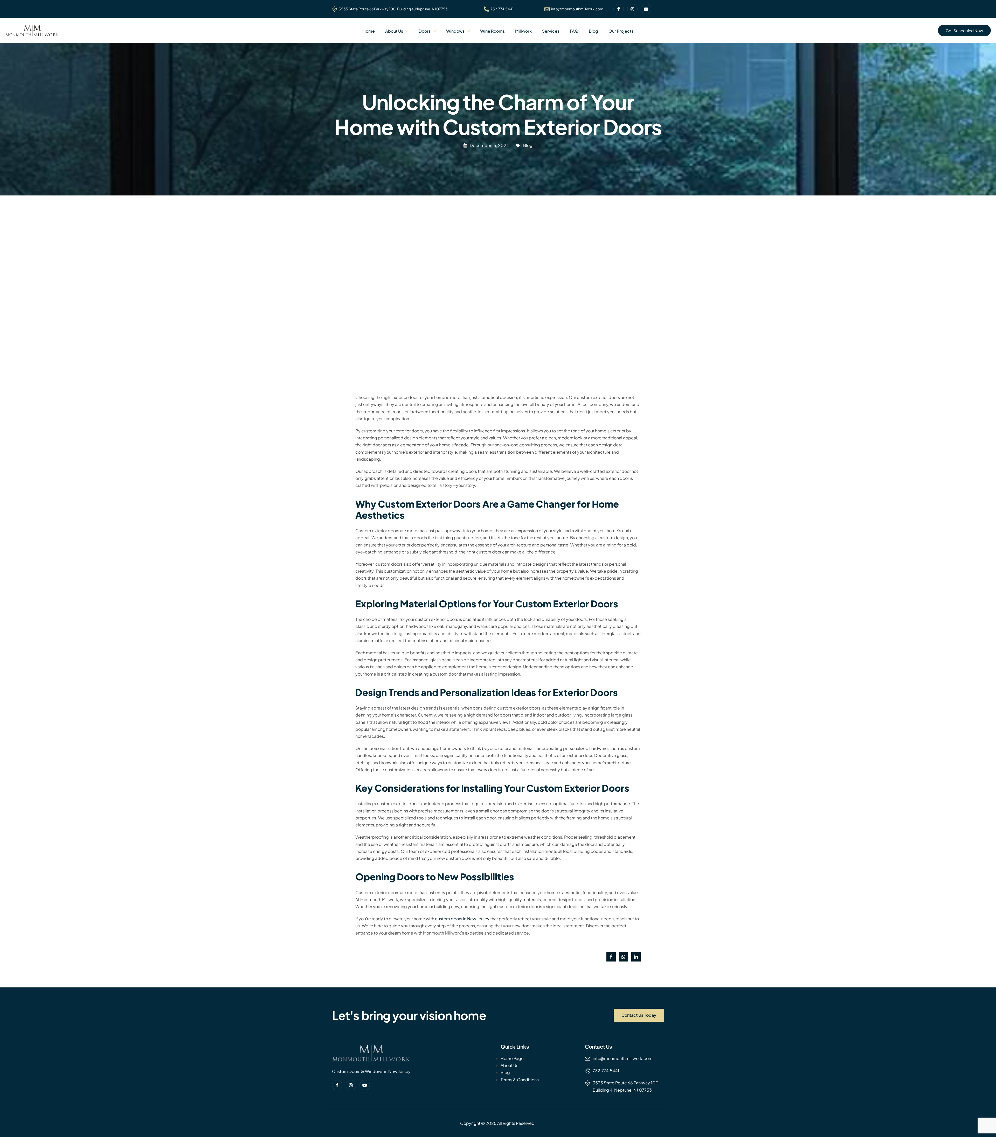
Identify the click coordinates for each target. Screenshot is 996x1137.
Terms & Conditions (520, 1079)
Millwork (523, 31)
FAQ (574, 31)
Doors (425, 31)
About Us (394, 31)
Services (550, 31)
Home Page (512, 1058)
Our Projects (620, 31)
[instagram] (632, 9)
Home (369, 31)
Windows (455, 31)
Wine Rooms (492, 31)
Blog (593, 31)
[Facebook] (618, 9)
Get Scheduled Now (964, 30)
